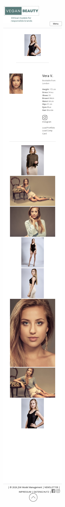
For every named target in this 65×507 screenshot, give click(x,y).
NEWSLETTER (51, 487)
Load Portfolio (48, 127)
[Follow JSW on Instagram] (58, 491)
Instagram (46, 122)
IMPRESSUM (25, 491)
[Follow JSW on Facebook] (54, 491)
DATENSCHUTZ (42, 491)
